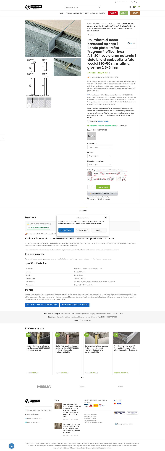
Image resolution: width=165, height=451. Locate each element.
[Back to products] (91, 35)
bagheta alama (84, 317)
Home (89, 24)
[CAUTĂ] (99, 7)
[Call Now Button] (11, 446)
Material (90, 152)
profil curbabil (58, 317)
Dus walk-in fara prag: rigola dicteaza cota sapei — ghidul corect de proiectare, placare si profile (71, 428)
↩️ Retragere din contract (123, 424)
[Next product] (93, 35)
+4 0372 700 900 (103, 121)
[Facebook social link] (80, 320)
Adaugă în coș (103, 187)
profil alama (93, 317)
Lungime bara (91, 143)
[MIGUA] (44, 386)
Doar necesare (82, 230)
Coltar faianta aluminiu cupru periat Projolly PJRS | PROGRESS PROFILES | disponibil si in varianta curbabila (67, 349)
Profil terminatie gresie (78, 314)
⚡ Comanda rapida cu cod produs (102, 193)
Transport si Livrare (90, 416)
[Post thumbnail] (58, 411)
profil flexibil (75, 317)
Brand (89, 130)
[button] (106, 218)
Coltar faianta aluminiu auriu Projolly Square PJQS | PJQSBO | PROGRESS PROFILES (38, 348)
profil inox (67, 317)
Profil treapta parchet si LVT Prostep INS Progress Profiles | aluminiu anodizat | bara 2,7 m (125, 348)
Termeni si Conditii (90, 418)
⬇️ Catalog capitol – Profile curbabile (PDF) (42, 304)
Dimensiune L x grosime (95, 161)
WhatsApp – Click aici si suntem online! (103, 125)
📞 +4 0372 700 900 (120, 2)
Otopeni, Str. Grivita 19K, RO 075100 (39, 410)
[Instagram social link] (85, 320)
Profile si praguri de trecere (95, 314)
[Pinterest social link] (90, 320)
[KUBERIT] (121, 386)
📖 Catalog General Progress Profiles (75, 304)
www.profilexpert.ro (33, 422)
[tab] (82, 210)
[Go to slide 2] (83, 377)
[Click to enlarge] (29, 105)
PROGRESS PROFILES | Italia (110, 24)
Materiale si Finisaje (90, 414)
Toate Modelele (66, 314)
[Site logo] (33, 7)
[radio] (91, 136)
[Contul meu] (130, 7)
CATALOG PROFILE (113, 13)
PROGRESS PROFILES (109, 317)
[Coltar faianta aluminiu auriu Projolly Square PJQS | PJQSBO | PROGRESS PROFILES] (38, 338)
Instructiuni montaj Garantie (93, 422)
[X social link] (82, 320)
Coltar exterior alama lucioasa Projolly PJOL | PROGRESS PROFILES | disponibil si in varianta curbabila (96, 349)
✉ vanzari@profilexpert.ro (133, 2)
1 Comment (74, 419)
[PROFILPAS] (82, 386)
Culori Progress (92, 170)
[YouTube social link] (87, 320)
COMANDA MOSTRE (135, 13)
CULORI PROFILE (123, 13)
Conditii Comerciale (90, 420)
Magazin (96, 24)
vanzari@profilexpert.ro (34, 418)
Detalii (99, 230)
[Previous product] (88, 35)
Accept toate (66, 230)
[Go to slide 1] (81, 377)
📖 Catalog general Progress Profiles (38, 227)
